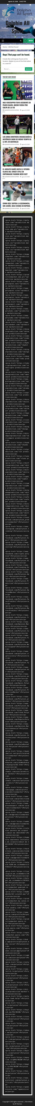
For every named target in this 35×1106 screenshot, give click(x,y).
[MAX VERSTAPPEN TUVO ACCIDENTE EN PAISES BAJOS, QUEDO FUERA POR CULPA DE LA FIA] (17, 90)
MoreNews (28, 1102)
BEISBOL (7, 198)
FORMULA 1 (8, 97)
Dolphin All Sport (18, 27)
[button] (3, 41)
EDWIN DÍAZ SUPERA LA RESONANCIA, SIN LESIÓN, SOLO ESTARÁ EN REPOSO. (16, 204)
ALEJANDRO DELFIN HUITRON (11, 110)
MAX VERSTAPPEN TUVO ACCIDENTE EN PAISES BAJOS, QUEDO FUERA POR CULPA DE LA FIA (17, 105)
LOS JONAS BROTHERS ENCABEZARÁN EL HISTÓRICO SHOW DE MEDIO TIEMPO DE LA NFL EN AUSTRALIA (17, 139)
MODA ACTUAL (8, 164)
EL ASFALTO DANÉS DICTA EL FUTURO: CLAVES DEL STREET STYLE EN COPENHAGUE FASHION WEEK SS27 (16, 171)
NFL (6, 132)
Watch (31, 41)
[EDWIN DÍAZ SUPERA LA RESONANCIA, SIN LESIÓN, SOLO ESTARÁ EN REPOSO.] (17, 191)
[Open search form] (20, 40)
